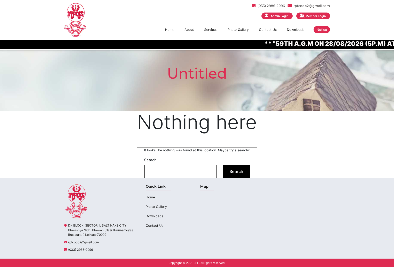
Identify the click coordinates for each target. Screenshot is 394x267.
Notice (322, 30)
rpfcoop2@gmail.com (311, 6)
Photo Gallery (238, 30)
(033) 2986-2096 (80, 250)
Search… (152, 160)
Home (169, 30)
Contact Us (268, 30)
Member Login (316, 16)
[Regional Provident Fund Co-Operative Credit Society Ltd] (75, 19)
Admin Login (280, 16)
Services (210, 30)
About (189, 30)
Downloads (295, 30)
